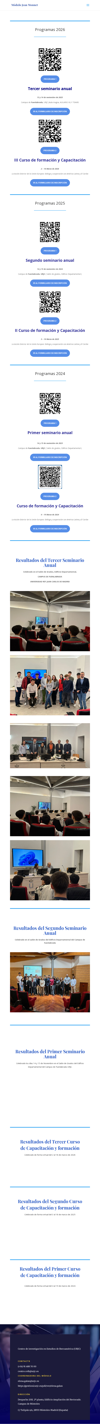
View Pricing (23, 1075)
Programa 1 (50, 79)
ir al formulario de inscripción (50, 111)
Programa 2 (49, 150)
